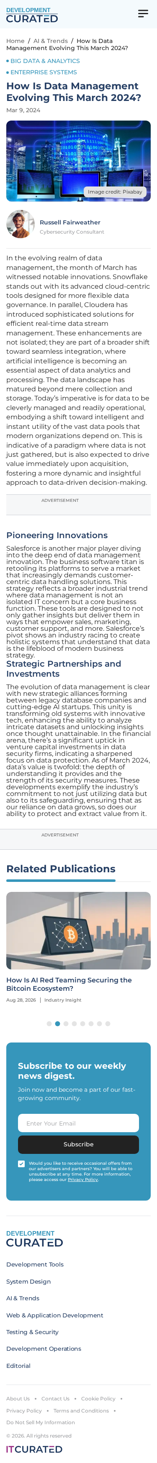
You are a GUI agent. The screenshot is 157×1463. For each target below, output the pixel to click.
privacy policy (83, 1179)
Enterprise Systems (43, 72)
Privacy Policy (24, 1411)
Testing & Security (32, 1332)
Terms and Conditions (81, 1411)
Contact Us (55, 1398)
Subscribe (79, 1144)
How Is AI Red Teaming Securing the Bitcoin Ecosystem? (69, 984)
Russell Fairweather (70, 222)
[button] (49, 1023)
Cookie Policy (98, 1398)
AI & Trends (50, 41)
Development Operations (43, 1348)
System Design (28, 1281)
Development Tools (34, 1264)
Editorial (18, 1366)
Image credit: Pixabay (115, 192)
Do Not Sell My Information (40, 1422)
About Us (18, 1398)
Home (15, 41)
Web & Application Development (54, 1315)
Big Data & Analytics (45, 61)
